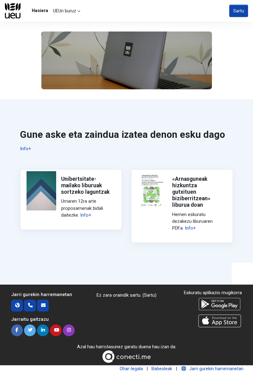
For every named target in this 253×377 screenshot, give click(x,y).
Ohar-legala (131, 368)
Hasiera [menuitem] (40, 10)
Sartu (238, 11)
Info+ (25, 148)
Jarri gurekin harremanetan (216, 368)
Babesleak (161, 368)
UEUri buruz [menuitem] (64, 11)
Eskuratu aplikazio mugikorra (213, 292)
